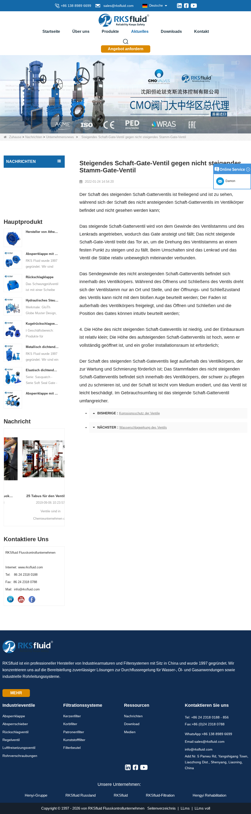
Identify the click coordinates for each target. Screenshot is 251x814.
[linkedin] (179, 5)
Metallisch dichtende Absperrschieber (42, 347)
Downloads (171, 31)
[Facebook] (186, 5)
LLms (185, 808)
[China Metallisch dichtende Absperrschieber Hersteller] (13, 352)
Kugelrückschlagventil (42, 323)
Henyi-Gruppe (36, 795)
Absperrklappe (13, 716)
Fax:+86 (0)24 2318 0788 (205, 724)
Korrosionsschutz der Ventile (139, 413)
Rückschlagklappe (39, 277)
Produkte (110, 31)
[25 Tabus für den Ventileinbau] (34, 459)
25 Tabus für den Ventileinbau (34, 496)
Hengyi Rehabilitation (209, 795)
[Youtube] (194, 5)
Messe (13, 203)
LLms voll (202, 808)
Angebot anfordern (125, 49)
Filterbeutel (72, 748)
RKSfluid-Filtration (160, 795)
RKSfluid (121, 795)
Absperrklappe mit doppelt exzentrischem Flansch (42, 254)
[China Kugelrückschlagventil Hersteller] (13, 329)
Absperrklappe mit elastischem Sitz (42, 393)
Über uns (80, 31)
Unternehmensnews (60, 137)
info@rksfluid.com (199, 749)
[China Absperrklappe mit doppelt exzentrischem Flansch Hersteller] (13, 259)
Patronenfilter (73, 732)
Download (131, 724)
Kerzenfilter (72, 716)
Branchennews (19, 183)
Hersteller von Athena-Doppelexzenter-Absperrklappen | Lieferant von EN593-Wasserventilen (42, 232)
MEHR (16, 693)
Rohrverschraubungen (19, 756)
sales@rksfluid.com (117, 6)
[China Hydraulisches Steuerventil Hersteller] (13, 306)
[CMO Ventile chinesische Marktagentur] (125, 94)
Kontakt (201, 31)
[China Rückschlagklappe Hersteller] (13, 283)
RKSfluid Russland (80, 795)
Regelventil (11, 740)
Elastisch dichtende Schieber (42, 370)
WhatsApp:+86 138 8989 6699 (208, 734)
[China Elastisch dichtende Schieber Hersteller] (13, 376)
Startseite (51, 31)
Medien (130, 732)
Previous (5, 471)
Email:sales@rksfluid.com (205, 741)
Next (63, 471)
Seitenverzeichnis (161, 808)
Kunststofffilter (74, 740)
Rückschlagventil (15, 732)
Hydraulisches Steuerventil (42, 300)
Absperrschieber (15, 724)
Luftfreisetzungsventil (18, 748)
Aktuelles (140, 31)
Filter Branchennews (23, 193)
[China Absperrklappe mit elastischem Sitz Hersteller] (13, 399)
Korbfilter (70, 724)
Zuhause (15, 137)
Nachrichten (33, 137)
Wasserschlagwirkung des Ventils (143, 427)
